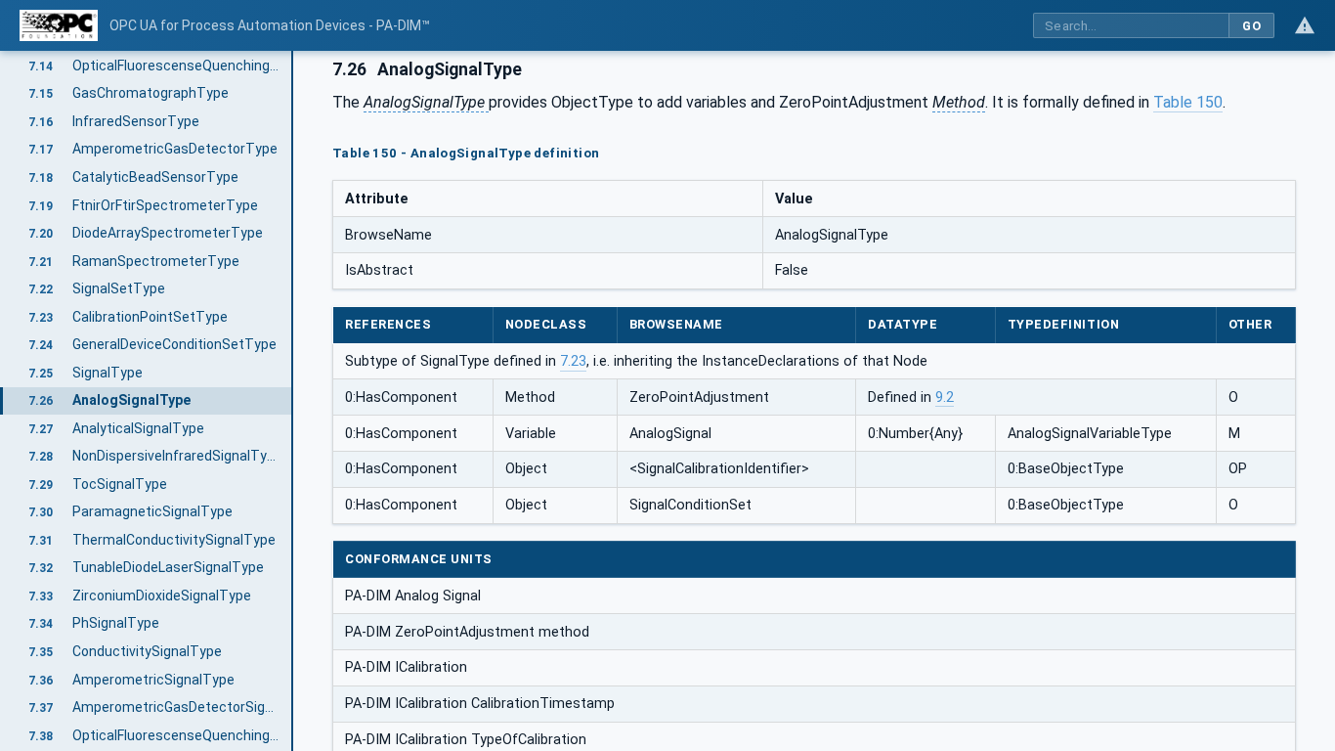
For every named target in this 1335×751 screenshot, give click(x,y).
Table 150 (1188, 102)
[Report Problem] (1304, 25)
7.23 (573, 361)
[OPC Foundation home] (59, 25)
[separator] (293, 401)
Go (1251, 26)
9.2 (944, 397)
